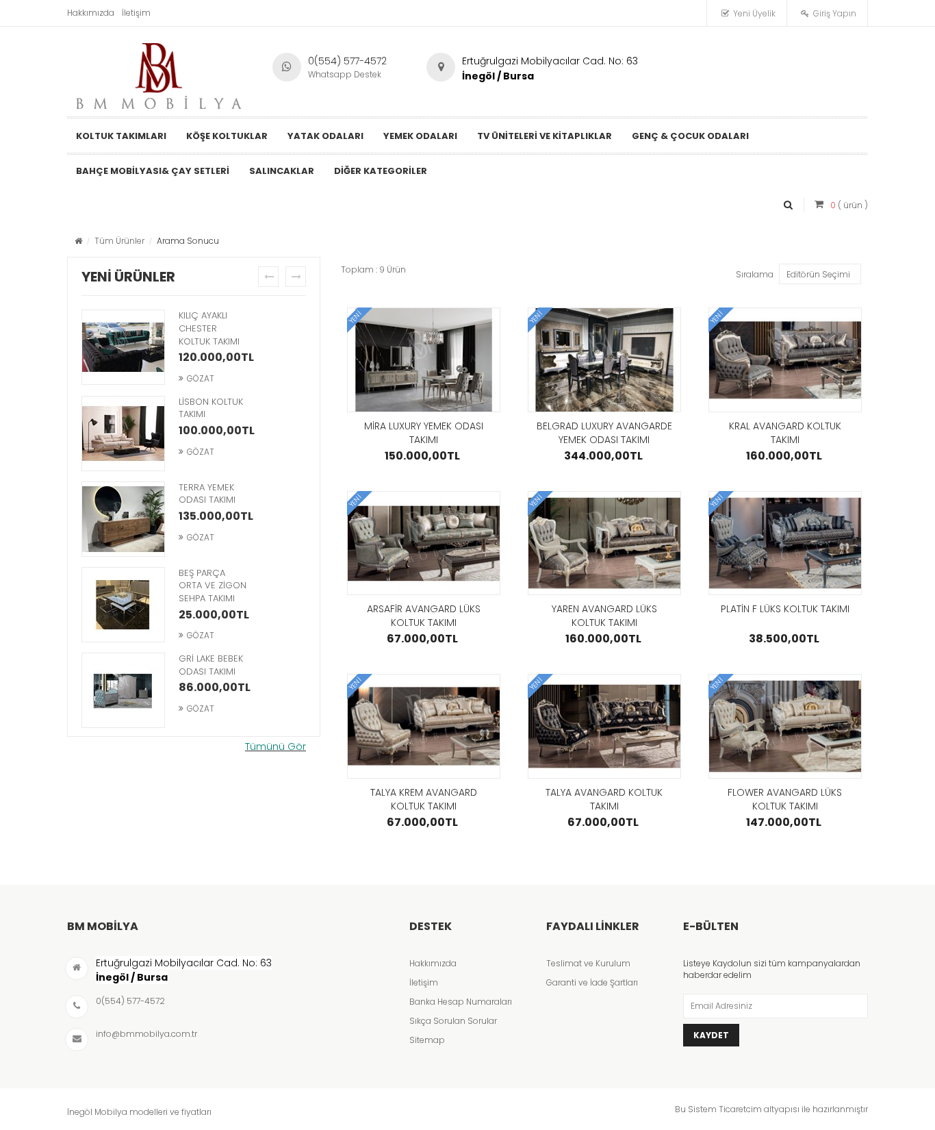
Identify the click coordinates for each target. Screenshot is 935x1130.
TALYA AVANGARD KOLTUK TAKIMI (604, 799)
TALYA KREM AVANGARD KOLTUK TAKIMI (423, 799)
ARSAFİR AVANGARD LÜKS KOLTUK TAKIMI (424, 615)
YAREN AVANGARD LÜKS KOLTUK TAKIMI (604, 615)
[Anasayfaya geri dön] (78, 240)
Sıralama (754, 274)
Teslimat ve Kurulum (588, 963)
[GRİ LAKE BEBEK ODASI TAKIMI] (123, 692)
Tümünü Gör (275, 746)
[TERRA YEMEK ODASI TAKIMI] (123, 520)
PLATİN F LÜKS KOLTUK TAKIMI (785, 609)
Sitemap (427, 1040)
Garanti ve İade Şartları (592, 982)
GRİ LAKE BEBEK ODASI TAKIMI (211, 665)
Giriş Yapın (834, 13)
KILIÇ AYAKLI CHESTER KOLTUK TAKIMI (209, 328)
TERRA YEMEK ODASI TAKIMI (207, 494)
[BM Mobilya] (159, 72)
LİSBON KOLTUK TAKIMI (211, 408)
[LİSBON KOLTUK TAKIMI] (123, 435)
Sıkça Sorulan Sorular (453, 1021)
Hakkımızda (90, 12)
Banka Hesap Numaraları (460, 1001)
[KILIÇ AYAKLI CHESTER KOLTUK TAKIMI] (123, 349)
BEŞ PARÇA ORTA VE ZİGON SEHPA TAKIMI (212, 585)
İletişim (136, 12)
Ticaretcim (740, 1109)
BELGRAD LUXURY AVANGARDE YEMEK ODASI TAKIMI (604, 433)
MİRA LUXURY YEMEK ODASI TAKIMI (423, 433)
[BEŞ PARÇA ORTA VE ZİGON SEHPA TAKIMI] (123, 606)
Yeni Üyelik (754, 13)
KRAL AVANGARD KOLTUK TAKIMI (785, 433)
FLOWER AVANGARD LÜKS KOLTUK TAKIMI (785, 799)
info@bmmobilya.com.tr (146, 1034)
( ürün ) (849, 205)
